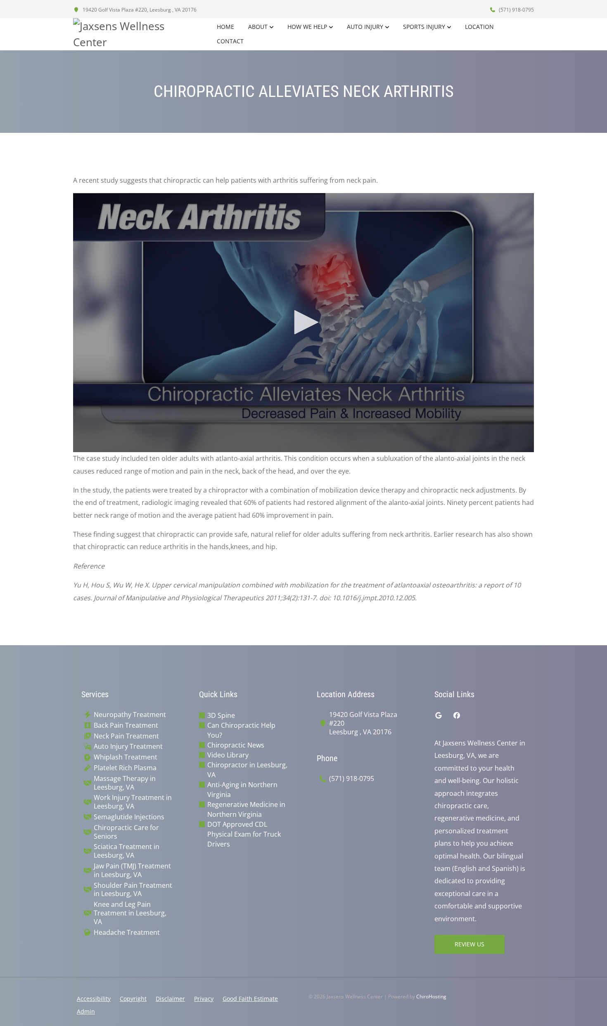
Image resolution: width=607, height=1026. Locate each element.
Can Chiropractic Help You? (241, 730)
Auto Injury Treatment (128, 746)
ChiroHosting (431, 996)
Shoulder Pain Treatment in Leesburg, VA (133, 890)
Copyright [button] (133, 998)
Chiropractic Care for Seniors (126, 832)
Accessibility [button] (94, 998)
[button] (303, 322)
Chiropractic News (235, 745)
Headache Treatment (127, 932)
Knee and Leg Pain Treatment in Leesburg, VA (130, 913)
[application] (303, 322)
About (258, 27)
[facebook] (457, 715)
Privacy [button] (203, 998)
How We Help (307, 27)
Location (479, 27)
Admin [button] (86, 1011)
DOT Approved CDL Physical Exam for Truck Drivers (244, 834)
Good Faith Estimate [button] (250, 998)
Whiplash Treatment (125, 757)
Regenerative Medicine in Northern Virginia (246, 809)
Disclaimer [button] (170, 998)
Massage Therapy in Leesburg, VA (125, 783)
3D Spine (221, 715)
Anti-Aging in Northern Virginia (242, 789)
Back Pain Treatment (126, 725)
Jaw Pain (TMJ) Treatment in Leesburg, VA (132, 870)
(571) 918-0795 (516, 9)
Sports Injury (424, 27)
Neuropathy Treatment (130, 714)
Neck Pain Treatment (126, 736)
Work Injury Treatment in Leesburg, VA (133, 802)
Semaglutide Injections (129, 817)
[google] (438, 715)
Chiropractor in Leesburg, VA (247, 769)
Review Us (469, 944)
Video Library (228, 754)
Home (225, 27)
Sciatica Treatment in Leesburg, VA (126, 851)
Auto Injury (365, 27)
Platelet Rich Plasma (125, 768)
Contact (230, 41)
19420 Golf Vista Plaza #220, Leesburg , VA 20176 (139, 9)
